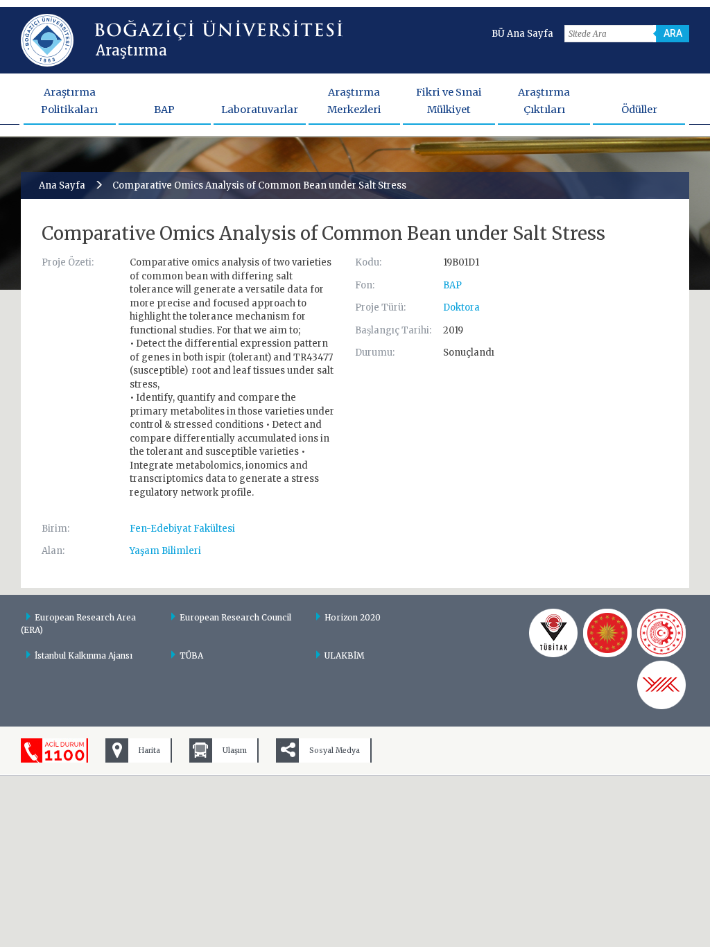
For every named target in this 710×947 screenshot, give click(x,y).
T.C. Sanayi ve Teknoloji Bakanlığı (661, 633)
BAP (164, 109)
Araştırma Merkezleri (354, 101)
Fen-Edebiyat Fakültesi (182, 529)
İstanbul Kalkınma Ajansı (83, 655)
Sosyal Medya (334, 750)
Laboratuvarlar (259, 109)
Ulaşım (235, 750)
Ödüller (639, 109)
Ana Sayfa (62, 185)
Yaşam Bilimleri (165, 551)
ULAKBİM (344, 655)
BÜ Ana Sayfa (522, 34)
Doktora (461, 307)
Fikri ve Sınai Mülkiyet (449, 101)
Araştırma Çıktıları (544, 101)
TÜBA (191, 655)
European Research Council (235, 617)
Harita (149, 750)
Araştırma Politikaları (69, 101)
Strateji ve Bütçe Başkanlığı (607, 633)
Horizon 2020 (352, 617)
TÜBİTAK (553, 633)
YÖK (661, 685)
